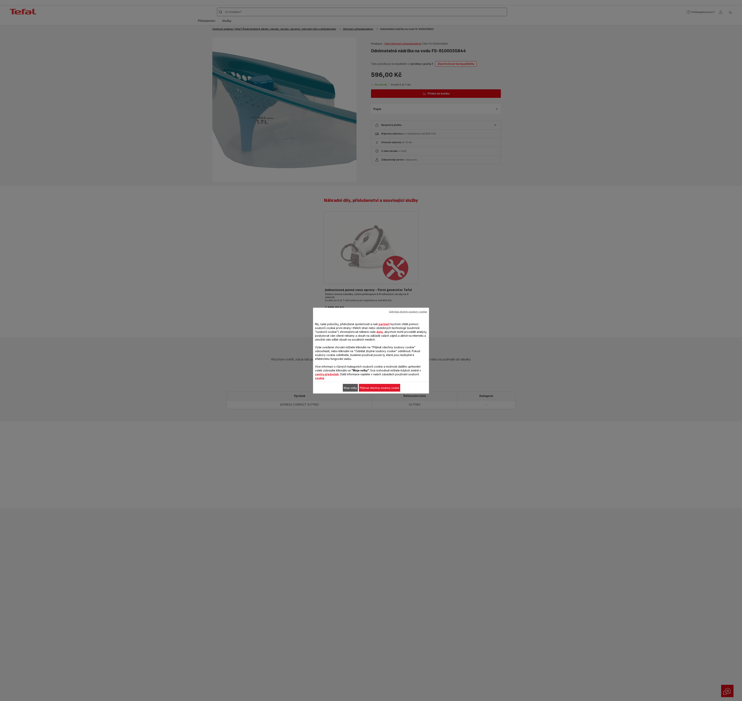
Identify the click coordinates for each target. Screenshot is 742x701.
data (379, 331)
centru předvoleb (327, 374)
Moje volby (350, 387)
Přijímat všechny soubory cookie (379, 387)
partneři (384, 324)
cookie (319, 378)
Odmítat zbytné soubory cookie (408, 311)
